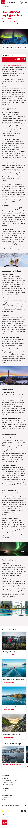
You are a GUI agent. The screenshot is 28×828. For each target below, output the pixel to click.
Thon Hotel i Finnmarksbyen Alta (12, 65)
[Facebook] (22, 811)
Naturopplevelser (7, 47)
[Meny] (25, 2)
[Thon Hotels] (3, 2)
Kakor (3, 814)
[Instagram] (25, 811)
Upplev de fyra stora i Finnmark (12, 764)
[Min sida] (21, 2)
